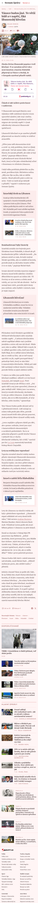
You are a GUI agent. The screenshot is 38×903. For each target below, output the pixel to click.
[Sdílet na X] (35, 608)
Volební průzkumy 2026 (9, 859)
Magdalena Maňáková (21, 757)
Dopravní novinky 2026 (27, 902)
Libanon (25, 615)
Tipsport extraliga (7, 882)
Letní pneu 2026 (25, 896)
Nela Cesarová (24, 730)
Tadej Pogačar (24, 864)
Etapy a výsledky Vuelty (27, 859)
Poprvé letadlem (7, 899)
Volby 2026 (5, 857)
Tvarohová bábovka (26, 884)
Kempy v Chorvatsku (8, 896)
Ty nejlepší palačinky (26, 876)
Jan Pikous (23, 783)
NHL (3, 890)
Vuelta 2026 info (25, 857)
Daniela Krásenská (27, 719)
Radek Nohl (24, 744)
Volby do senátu (6, 867)
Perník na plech (24, 890)
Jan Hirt (22, 862)
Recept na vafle (24, 887)
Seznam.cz (26, 3)
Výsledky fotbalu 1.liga (8, 879)
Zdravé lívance (24, 882)
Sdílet (13, 30)
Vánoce (18, 615)
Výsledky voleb (6, 862)
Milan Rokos (12, 24)
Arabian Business (24, 519)
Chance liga (5, 876)
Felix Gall (23, 867)
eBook (6, 30)
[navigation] (2, 2)
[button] (19, 44)
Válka (17, 618)
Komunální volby (7, 870)
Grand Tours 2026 (25, 870)
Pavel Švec (23, 772)
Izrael (22, 381)
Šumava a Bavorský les (8, 902)
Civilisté (31, 618)
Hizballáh (5, 381)
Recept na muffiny (25, 879)
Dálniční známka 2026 (26, 899)
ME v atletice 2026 (7, 884)
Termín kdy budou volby (9, 864)
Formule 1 (4, 887)
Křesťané (4, 618)
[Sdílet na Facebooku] (32, 608)
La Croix (11, 442)
